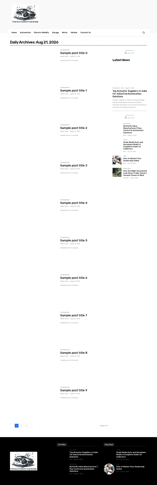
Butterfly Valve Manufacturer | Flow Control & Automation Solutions (133, 129)
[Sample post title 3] (34, 178)
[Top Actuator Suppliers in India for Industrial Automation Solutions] (130, 74)
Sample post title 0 (73, 53)
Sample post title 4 (73, 203)
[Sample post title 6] (34, 290)
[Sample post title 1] (34, 103)
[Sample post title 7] (34, 327)
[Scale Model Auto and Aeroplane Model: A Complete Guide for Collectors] (117, 143)
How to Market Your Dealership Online (132, 159)
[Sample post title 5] (34, 252)
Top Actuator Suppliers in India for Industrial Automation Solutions (130, 94)
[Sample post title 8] (34, 365)
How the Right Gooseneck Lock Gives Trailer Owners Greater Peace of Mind (135, 173)
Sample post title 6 (73, 278)
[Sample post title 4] (34, 215)
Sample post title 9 (73, 390)
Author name (64, 56)
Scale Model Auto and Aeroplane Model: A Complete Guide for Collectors (133, 145)
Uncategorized (64, 50)
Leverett (125, 178)
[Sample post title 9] (34, 402)
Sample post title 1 (73, 90)
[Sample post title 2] (34, 140)
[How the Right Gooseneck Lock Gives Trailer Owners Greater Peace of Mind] (117, 172)
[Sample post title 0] (34, 65)
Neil (122, 88)
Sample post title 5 (73, 240)
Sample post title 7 (73, 315)
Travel (125, 140)
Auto (124, 156)
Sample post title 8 (73, 353)
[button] (143, 32)
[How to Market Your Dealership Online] (117, 159)
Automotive (116, 88)
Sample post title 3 (73, 165)
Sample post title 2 (73, 128)
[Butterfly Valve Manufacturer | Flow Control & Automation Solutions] (117, 127)
